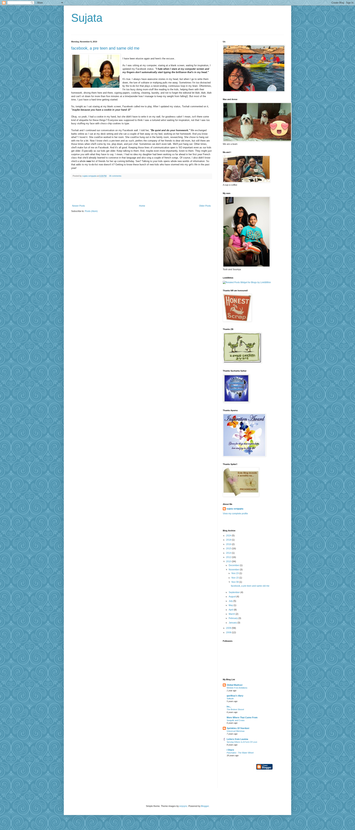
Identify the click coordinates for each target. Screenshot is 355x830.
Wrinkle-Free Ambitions (237, 688)
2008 (229, 632)
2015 (229, 548)
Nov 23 (235, 573)
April (231, 609)
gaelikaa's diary (235, 695)
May (231, 605)
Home (142, 206)
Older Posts (205, 206)
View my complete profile (235, 513)
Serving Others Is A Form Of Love (242, 742)
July (231, 601)
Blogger (205, 806)
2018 (229, 540)
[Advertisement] (141, 191)
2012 (229, 557)
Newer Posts (78, 206)
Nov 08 (235, 582)
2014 (229, 553)
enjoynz (183, 806)
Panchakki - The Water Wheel (240, 753)
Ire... (229, 706)
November (234, 569)
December (234, 565)
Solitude (230, 698)
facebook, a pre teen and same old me (105, 48)
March (232, 614)
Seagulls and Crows (236, 720)
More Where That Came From (242, 717)
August (232, 596)
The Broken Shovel (235, 709)
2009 (229, 628)
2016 (229, 544)
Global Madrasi (234, 685)
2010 (229, 561)
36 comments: (115, 176)
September (234, 592)
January (233, 622)
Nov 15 (235, 577)
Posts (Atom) (91, 211)
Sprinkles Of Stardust (238, 728)
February (233, 618)
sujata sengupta (234, 508)
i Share (230, 750)
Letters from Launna (237, 739)
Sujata (86, 18)
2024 (229, 535)
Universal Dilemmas (236, 731)
